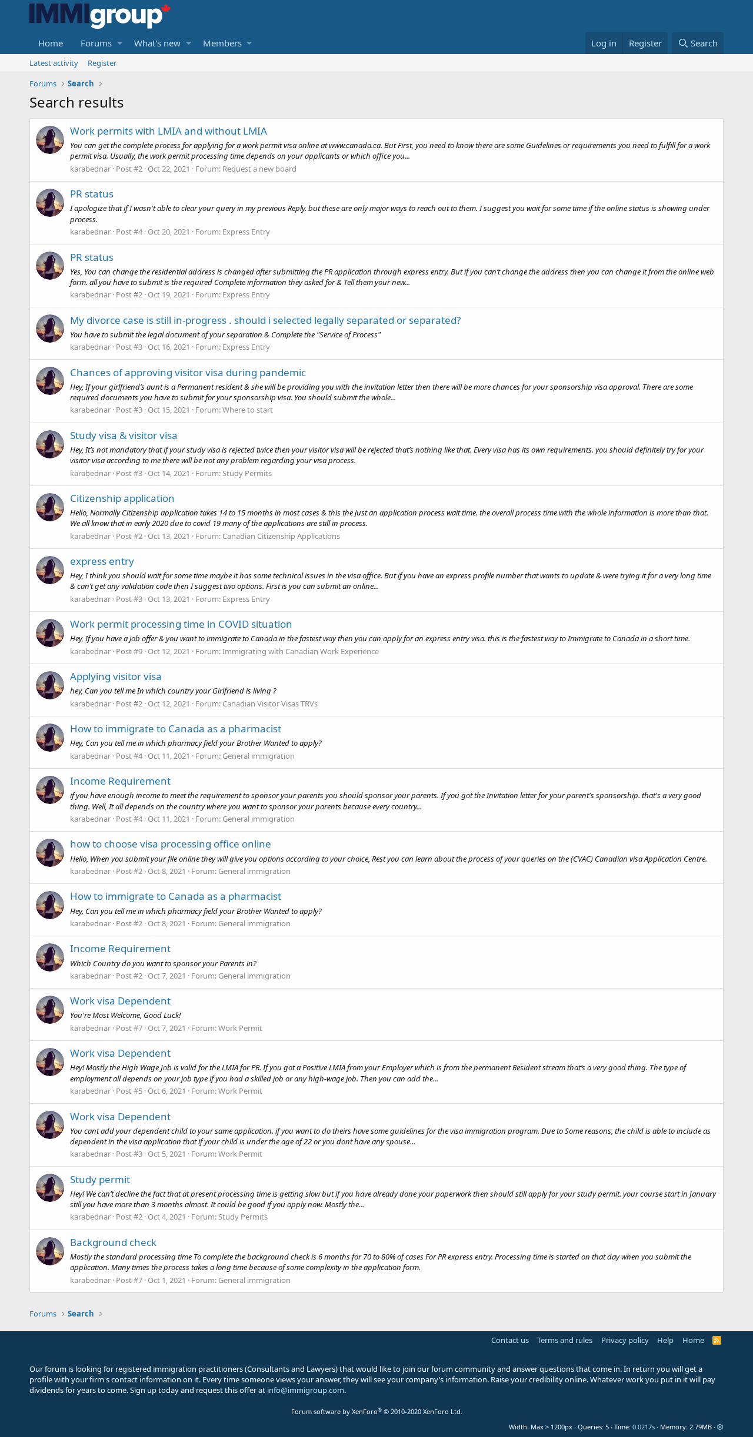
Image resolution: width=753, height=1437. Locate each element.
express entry (102, 561)
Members (222, 43)
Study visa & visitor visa (124, 435)
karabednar (90, 168)
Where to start (247, 409)
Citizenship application (122, 498)
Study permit (100, 1179)
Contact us (510, 1340)
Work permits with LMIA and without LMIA (168, 131)
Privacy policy (625, 1340)
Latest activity (53, 63)
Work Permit (240, 1028)
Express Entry (246, 231)
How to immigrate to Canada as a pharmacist (175, 728)
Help (665, 1340)
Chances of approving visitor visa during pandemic (188, 372)
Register (102, 63)
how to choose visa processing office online (170, 843)
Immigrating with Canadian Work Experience (300, 651)
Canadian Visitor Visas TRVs (270, 703)
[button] (119, 43)
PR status (92, 193)
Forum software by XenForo (376, 1411)
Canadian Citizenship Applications (281, 536)
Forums (96, 43)
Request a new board (259, 168)
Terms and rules (564, 1340)
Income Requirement (120, 781)
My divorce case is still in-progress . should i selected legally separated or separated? (265, 320)
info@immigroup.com (305, 1390)
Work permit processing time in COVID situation (181, 624)
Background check (113, 1242)
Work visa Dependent (120, 1000)
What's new (157, 43)
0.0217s (643, 1426)
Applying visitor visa (116, 676)
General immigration (258, 756)
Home (50, 43)
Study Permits (247, 473)
